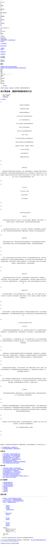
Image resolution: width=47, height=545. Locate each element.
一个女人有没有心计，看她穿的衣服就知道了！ (13, 499)
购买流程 (8, 507)
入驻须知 (8, 508)
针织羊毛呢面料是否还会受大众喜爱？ (11, 462)
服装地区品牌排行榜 (8, 482)
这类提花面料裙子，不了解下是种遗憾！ (12, 456)
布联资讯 (15, 66)
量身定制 (8, 525)
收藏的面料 (2, 51)
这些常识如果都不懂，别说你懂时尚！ (11, 470)
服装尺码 (6, 491)
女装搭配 (6, 488)
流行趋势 (11, 87)
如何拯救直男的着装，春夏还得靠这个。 (12, 448)
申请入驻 (2, 60)
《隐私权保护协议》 (10, 509)
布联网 (17, 543)
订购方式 (7, 66)
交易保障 (8, 523)
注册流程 (8, 505)
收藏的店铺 (2, 54)
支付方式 (8, 524)
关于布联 (8, 518)
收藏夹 (1, 49)
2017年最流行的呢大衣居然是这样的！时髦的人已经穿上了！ (16, 475)
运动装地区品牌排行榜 (8, 485)
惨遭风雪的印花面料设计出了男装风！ (11, 457)
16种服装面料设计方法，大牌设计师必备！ (12, 472)
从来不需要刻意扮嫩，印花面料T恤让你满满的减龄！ (14, 461)
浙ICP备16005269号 (12, 537)
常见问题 (11, 66)
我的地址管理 (3, 45)
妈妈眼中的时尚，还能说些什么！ (11, 447)
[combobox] (6, 74)
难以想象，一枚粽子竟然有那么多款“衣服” (12, 498)
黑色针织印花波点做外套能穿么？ (10, 460)
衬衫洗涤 (6, 490)
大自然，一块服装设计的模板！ (10, 502)
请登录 (9, 40)
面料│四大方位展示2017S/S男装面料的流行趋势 (13, 500)
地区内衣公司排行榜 (8, 486)
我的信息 (2, 41)
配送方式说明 (9, 513)
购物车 (3, 48)
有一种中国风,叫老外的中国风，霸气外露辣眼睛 (13, 469)
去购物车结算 (3, 38)
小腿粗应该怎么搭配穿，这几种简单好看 (12, 468)
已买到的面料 (3, 43)
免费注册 (13, 40)
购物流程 (2, 66)
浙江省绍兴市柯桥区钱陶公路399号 (38, 539)
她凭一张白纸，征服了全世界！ (10, 477)
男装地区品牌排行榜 (8, 483)
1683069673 (8, 543)
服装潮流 (6, 487)
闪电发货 (8, 514)
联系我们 (8, 519)
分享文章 (3, 99)
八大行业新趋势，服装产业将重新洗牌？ (12, 455)
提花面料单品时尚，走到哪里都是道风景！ (12, 459)
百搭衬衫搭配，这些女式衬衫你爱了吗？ (12, 453)
